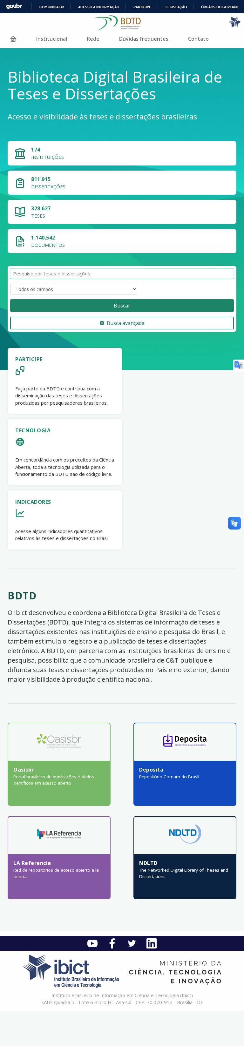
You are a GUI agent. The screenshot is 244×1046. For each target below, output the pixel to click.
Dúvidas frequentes (143, 38)
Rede (93, 38)
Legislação (176, 7)
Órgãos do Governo (220, 7)
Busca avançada (126, 323)
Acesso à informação (98, 7)
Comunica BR (51, 7)
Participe (142, 7)
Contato (198, 38)
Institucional (51, 38)
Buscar (122, 305)
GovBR (14, 6)
